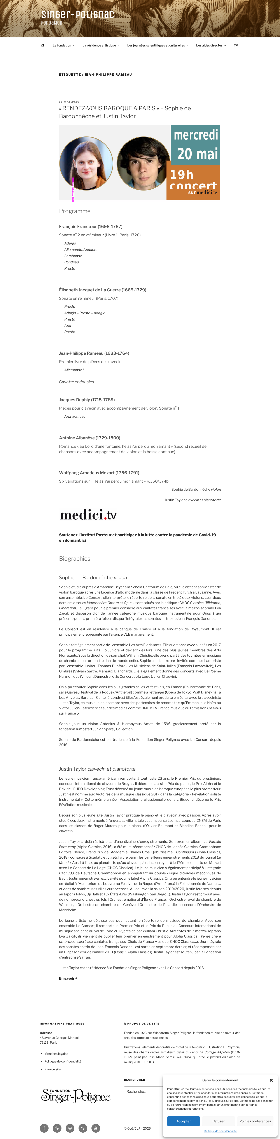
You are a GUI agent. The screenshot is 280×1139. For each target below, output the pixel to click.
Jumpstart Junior (89, 729)
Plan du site (52, 1069)
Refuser (218, 1121)
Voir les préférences (255, 1121)
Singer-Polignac (78, 14)
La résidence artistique (99, 45)
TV (236, 45)
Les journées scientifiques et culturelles (156, 45)
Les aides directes (209, 45)
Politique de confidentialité (220, 1131)
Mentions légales (56, 1053)
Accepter (184, 1121)
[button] (271, 1080)
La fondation (62, 45)
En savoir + (68, 978)
